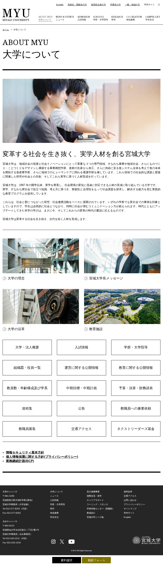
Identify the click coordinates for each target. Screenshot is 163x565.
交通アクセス (81, 429)
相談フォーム (96, 560)
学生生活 (152, 18)
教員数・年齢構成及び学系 (27, 388)
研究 (117, 18)
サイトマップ (130, 508)
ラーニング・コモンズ (97, 504)
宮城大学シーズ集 (95, 517)
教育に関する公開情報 (136, 367)
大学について (45, 18)
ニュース (65, 18)
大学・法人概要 (27, 347)
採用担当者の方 (98, 4)
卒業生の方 (115, 4)
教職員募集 (27, 429)
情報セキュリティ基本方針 (25, 452)
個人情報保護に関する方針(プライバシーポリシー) (42, 456)
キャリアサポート (95, 500)
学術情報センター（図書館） (100, 508)
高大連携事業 (93, 491)
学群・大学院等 (100, 18)
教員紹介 (91, 513)
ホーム (6, 29)
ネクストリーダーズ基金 (136, 429)
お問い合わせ (130, 500)
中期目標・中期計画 (81, 388)
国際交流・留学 (94, 496)
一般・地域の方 (132, 4)
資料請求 (67, 560)
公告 (81, 408)
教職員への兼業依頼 (136, 408)
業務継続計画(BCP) (20, 461)
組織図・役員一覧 (27, 367)
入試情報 (83, 18)
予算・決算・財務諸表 (136, 388)
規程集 (27, 408)
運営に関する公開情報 (81, 367)
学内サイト (149, 4)
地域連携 (134, 18)
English (59, 4)
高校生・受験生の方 (77, 4)
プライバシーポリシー (134, 504)
